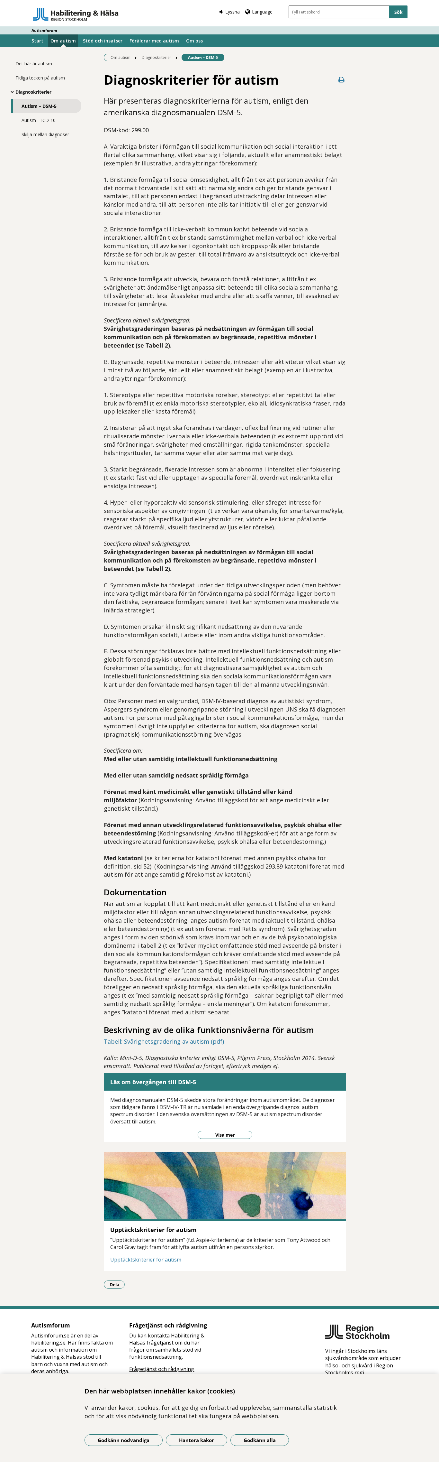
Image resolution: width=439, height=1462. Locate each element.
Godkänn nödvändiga (123, 1440)
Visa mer (225, 1135)
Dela (117, 1284)
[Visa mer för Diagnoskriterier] (10, 92)
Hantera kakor (196, 1440)
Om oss (194, 41)
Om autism (63, 41)
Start (37, 41)
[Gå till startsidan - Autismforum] (75, 14)
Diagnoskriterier (33, 92)
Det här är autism (33, 64)
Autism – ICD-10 (39, 120)
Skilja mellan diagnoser (45, 134)
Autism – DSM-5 (39, 106)
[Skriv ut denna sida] (341, 79)
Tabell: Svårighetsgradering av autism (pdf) (164, 1041)
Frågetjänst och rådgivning (161, 1369)
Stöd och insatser (102, 41)
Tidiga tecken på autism (40, 78)
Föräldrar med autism (154, 41)
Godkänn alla (260, 1440)
